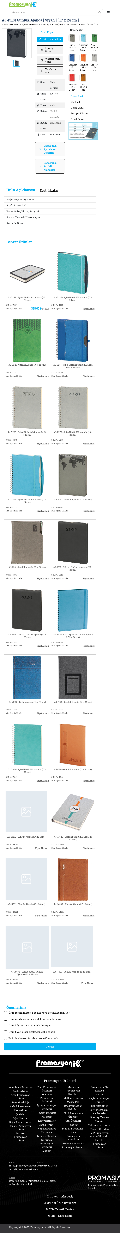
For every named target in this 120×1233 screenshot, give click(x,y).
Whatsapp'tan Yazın (52, 60)
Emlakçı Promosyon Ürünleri (20, 1137)
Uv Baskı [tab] (76, 102)
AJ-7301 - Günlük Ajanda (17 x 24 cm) (27, 567)
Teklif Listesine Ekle (51, 40)
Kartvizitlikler (47, 1120)
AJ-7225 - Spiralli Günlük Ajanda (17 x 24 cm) (73, 298)
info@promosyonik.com (20, 1165)
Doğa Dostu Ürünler (20, 1122)
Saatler (99, 1094)
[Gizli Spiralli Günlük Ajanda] (72, 340)
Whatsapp (39, 313)
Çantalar (20, 1114)
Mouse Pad (73, 1101)
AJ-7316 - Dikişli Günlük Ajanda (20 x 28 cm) (27, 636)
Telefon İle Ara (50, 71)
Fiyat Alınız (55, 122)
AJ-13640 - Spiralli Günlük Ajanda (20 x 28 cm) (73, 838)
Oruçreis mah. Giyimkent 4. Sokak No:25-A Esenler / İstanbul (33, 1182)
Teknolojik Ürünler (99, 1125)
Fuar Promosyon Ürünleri (46, 1089)
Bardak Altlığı (20, 1102)
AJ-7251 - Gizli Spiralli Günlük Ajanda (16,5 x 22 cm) (72, 366)
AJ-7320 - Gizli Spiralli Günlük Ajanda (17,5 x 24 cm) (73, 636)
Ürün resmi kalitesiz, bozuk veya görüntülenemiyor (39, 1012)
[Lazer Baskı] (83, 130)
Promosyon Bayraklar (73, 1137)
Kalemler (46, 1116)
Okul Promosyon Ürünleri (73, 1115)
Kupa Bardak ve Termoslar (47, 1130)
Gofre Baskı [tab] (77, 107)
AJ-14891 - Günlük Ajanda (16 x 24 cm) (26, 904)
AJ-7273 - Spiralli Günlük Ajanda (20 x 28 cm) (72, 433)
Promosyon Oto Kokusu (99, 1089)
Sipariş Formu (49, 50)
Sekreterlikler (99, 1105)
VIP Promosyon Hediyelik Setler (99, 1134)
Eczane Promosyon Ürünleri (20, 1127)
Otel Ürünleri (73, 1120)
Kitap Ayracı (46, 1124)
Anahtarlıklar (20, 1091)
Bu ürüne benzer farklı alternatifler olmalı (33, 1038)
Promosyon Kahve (73, 1143)
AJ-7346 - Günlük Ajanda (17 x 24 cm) (73, 769)
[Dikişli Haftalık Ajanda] (72, 542)
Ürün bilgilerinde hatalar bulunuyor (29, 1025)
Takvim (99, 1121)
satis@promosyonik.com (20, 1169)
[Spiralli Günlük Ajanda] (27, 272)
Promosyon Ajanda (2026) (52, 24)
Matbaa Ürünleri (73, 1097)
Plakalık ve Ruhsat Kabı (73, 1130)
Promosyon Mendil (73, 1147)
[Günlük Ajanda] (27, 340)
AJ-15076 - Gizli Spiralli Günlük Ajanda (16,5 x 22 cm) (27, 973)
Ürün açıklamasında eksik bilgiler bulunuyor (35, 1019)
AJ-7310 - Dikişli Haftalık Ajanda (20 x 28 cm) (73, 568)
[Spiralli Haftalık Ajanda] (27, 407)
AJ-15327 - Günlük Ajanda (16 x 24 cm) (72, 972)
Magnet (46, 1150)
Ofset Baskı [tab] (77, 119)
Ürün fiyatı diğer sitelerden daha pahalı (31, 1031)
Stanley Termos (99, 1117)
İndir (52, 105)
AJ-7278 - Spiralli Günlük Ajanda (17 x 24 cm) (27, 501)
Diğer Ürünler (21, 1118)
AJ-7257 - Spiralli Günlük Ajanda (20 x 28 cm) (27, 298)
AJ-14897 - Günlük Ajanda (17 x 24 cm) (73, 904)
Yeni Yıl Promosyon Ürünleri (99, 1144)
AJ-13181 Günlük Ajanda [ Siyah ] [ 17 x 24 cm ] (85, 24)
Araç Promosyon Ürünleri (20, 1096)
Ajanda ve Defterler (30, 24)
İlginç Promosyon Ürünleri (46, 1107)
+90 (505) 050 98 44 (46, 1165)
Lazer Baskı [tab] (77, 96)
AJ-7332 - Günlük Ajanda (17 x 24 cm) (73, 702)
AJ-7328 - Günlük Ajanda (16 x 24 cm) (27, 702)
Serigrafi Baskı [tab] (79, 113)
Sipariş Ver (17, 313)
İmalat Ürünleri (47, 1112)
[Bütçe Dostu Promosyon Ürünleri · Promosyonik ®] (23, 4)
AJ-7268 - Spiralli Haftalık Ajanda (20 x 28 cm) (27, 433)
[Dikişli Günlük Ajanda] (27, 609)
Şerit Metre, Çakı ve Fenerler (99, 1111)
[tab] (20, 190)
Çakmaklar (20, 1110)
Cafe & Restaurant (20, 1106)
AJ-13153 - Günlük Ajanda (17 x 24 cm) (26, 837)
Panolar (73, 1124)
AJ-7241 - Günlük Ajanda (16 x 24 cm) (27, 365)
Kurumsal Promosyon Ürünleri (47, 1143)
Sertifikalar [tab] (49, 190)
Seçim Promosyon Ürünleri (99, 1100)
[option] (16, 43)
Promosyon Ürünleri (10, 24)
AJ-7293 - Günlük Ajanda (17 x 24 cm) (73, 499)
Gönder (50, 1046)
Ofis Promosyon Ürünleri (73, 1107)
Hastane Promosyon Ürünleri (47, 1098)
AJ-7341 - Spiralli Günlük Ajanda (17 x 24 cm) (27, 770)
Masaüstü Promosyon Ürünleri (73, 1091)
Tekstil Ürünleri (99, 1129)
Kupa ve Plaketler (47, 1135)
